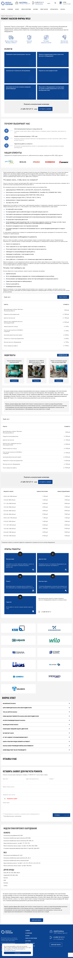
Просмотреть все (63, 355)
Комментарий (6, 802)
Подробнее (14, 380)
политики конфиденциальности (32, 814)
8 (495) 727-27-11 (39, 2)
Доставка (35, 9)
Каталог (17, 9)
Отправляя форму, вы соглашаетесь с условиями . (22, 814)
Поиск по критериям (26, 9)
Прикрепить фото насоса (10, 796)
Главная (3, 9)
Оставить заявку (45, 109)
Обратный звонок (39, 3)
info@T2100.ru (23, 2)
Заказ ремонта (63, 297)
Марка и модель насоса (8, 786)
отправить (57, 815)
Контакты (63, 9)
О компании (10, 9)
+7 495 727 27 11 (26, 109)
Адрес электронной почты (32, 779)
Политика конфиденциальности (8, 943)
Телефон (51, 779)
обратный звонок (36, 920)
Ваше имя (5, 779)
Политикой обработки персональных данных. (14, 949)
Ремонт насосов (44, 9)
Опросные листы (54, 9)
